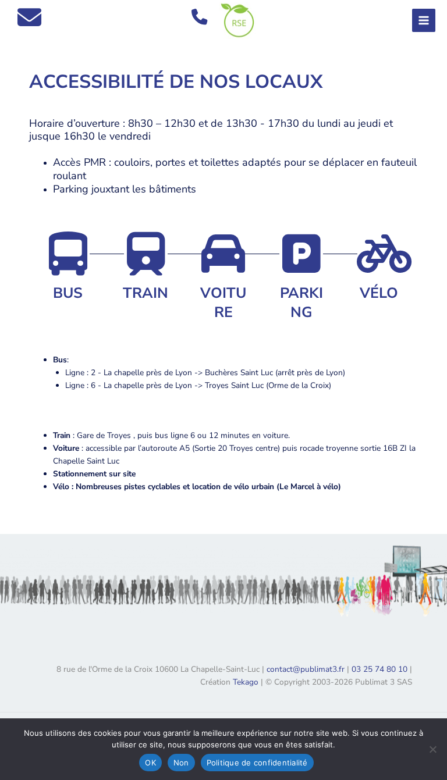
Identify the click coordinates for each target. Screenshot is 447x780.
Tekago (245, 682)
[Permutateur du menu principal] (424, 21)
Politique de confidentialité (257, 762)
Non (181, 762)
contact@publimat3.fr (306, 669)
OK (150, 762)
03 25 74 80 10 (379, 669)
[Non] (432, 749)
